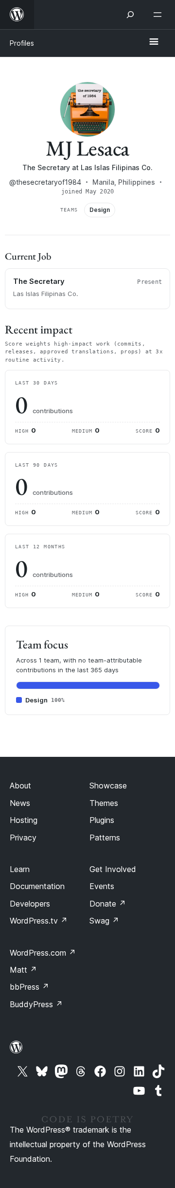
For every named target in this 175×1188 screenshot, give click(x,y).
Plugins (101, 820)
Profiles (22, 43)
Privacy (23, 837)
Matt (23, 970)
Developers (30, 903)
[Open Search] (130, 14)
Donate (107, 903)
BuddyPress (36, 1004)
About (20, 785)
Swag (104, 921)
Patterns (104, 837)
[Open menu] (159, 14)
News (20, 803)
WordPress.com (43, 953)
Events (101, 886)
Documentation (37, 886)
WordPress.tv (39, 921)
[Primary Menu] (153, 42)
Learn (20, 869)
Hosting (23, 820)
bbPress (29, 987)
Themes (103, 803)
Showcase (108, 785)
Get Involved (112, 869)
